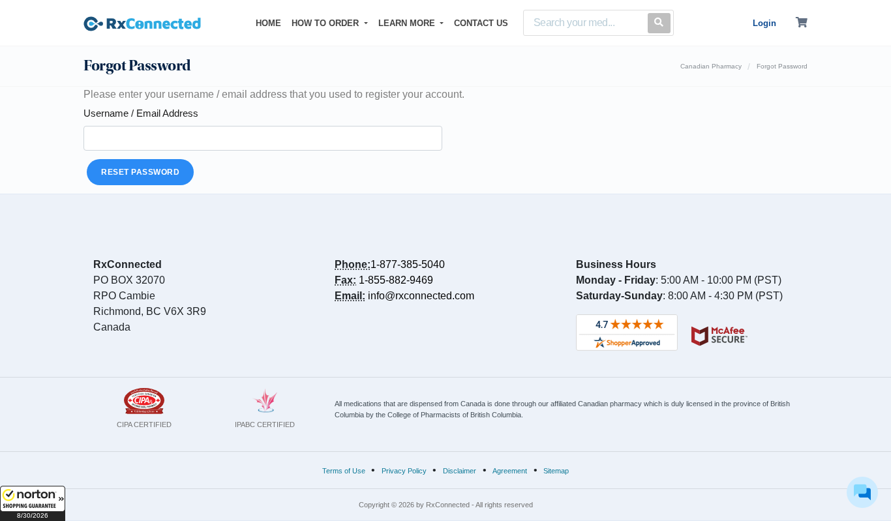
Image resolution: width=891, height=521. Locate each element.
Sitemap (556, 471)
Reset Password (140, 172)
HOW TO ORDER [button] (326, 23)
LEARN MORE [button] (408, 23)
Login (764, 23)
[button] (32, 503)
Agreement (509, 471)
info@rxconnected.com (421, 295)
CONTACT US (481, 23)
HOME (271, 23)
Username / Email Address (140, 113)
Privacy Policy (404, 471)
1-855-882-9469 (396, 280)
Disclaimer (459, 471)
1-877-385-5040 (407, 264)
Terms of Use (343, 471)
